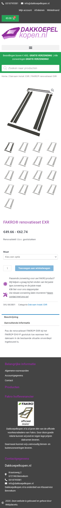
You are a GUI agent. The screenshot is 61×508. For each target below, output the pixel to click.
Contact (9, 380)
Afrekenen (39, 10)
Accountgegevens (14, 375)
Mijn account (25, 10)
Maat (6, 252)
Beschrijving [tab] (11, 317)
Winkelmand (53, 10)
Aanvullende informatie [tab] (17, 323)
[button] (30, 47)
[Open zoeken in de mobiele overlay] (30, 68)
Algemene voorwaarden (17, 370)
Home (4, 76)
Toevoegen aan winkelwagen (34, 268)
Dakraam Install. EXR (19, 76)
